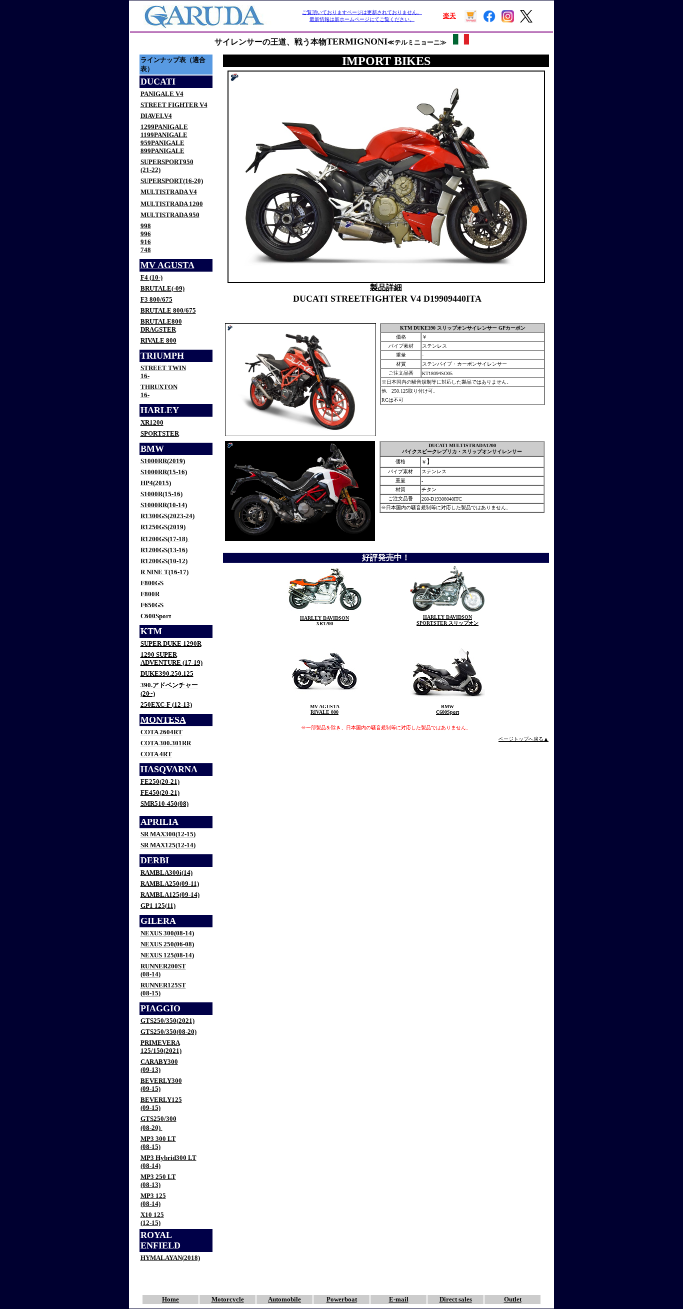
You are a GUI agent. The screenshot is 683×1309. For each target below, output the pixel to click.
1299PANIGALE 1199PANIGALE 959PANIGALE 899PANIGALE (164, 139)
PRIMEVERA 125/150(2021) (161, 1046)
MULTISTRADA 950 (170, 215)
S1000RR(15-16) (163, 472)
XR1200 (152, 422)
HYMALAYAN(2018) (170, 1257)
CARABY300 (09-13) (159, 1065)
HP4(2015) (155, 483)
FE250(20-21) (160, 781)
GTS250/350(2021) (167, 1020)
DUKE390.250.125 (167, 673)
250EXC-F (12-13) (166, 704)
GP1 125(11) (158, 905)
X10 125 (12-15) (152, 1218)
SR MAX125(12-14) (168, 845)
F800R (150, 594)
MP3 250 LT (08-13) (158, 1180)
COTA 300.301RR (165, 743)
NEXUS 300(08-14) (167, 933)
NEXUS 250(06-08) (167, 944)
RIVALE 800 (158, 340)
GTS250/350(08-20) (168, 1031)
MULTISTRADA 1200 (171, 204)
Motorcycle (228, 1299)
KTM (151, 631)
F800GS (152, 583)
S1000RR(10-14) (163, 505)
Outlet (513, 1299)
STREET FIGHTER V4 (174, 105)
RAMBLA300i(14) (166, 872)
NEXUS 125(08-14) (167, 955)
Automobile (284, 1299)
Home (170, 1299)
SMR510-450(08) (164, 803)
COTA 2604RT (161, 732)
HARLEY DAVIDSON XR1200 (324, 620)
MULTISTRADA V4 (168, 192)
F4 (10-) (151, 277)
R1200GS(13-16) (164, 550)
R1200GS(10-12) (164, 561)
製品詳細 (386, 287)
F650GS (152, 605)
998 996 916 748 (145, 238)
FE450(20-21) (160, 792)
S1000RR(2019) (162, 461)
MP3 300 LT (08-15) (158, 1142)
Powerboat (341, 1299)
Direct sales (456, 1299)
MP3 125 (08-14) (153, 1199)
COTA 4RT (156, 754)
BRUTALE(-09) (162, 288)
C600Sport (155, 616)
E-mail (398, 1299)
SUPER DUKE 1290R (171, 643)
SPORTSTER (159, 433)
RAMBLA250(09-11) (169, 883)
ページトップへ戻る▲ (523, 739)
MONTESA (163, 720)
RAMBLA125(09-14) (170, 894)
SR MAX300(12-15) (168, 834)
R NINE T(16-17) (164, 572)
